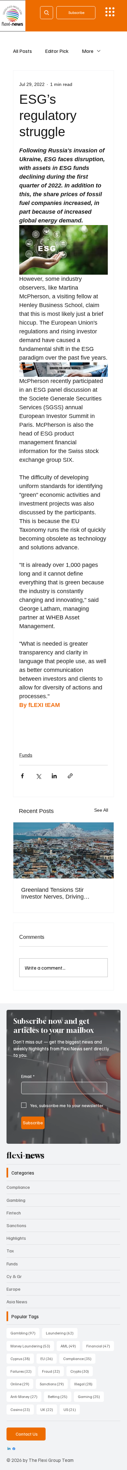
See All (101, 810)
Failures (22, 1371)
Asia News (17, 1301)
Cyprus (22, 1358)
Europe (14, 1289)
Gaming (91, 1396)
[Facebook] (14, 1449)
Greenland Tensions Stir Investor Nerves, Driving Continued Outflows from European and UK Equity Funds (62, 893)
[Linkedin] (9, 1449)
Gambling (16, 1200)
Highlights (16, 1238)
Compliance (18, 1187)
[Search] (46, 12)
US (72, 1409)
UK (48, 1409)
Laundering (62, 1332)
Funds (25, 755)
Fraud (53, 1371)
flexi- (25, 1155)
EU (48, 1358)
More (87, 51)
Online (21, 1383)
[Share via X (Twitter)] (38, 776)
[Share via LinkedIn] (54, 776)
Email (28, 1076)
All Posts (22, 51)
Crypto (81, 1371)
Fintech (14, 1212)
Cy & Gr (14, 1276)
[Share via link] (70, 776)
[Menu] (110, 12)
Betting (59, 1396)
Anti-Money (25, 1396)
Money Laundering (32, 1345)
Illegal (85, 1383)
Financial (100, 1345)
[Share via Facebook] (22, 776)
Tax (10, 1250)
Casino (22, 1409)
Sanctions (16, 1225)
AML (70, 1345)
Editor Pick (57, 51)
